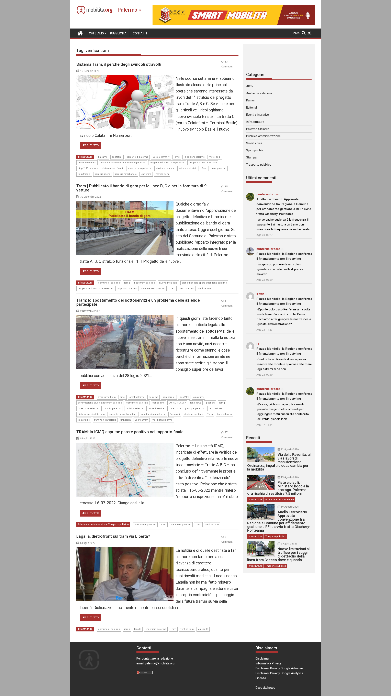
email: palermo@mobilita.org (155, 663)
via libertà (203, 629)
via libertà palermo (162, 420)
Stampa (251, 157)
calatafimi (117, 157)
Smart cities (254, 143)
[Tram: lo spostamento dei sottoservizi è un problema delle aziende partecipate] (125, 318)
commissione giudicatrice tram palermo (100, 402)
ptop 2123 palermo (88, 168)
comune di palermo (137, 157)
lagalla (137, 629)
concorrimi (158, 402)
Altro (249, 86)
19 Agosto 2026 (290, 477)
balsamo (103, 157)
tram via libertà (102, 174)
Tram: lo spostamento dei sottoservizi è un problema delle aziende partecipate (138, 302)
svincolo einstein (188, 168)
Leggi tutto (90, 145)
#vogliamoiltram (107, 397)
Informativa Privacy (268, 663)
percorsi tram (216, 408)
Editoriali (251, 107)
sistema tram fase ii (112, 168)
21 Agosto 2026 (290, 449)
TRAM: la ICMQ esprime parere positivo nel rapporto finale (129, 431)
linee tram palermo (194, 157)
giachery (210, 402)
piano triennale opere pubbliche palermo (122, 162)
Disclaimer (262, 658)
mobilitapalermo (135, 408)
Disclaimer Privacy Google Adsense (279, 668)
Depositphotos (265, 687)
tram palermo (219, 168)
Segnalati (175, 414)
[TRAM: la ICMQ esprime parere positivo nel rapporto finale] (125, 445)
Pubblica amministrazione (92, 524)
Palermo (127, 10)
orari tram (175, 408)
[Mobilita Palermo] (80, 32)
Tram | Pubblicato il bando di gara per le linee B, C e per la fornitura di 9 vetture (141, 188)
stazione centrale (165, 168)
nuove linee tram (87, 162)
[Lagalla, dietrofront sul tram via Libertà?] (125, 550)
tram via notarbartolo (126, 174)
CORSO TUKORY (161, 157)
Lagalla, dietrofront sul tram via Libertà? (113, 536)
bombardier (169, 397)
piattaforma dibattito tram (91, 414)
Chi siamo (96, 33)
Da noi (250, 100)
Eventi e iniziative (257, 115)
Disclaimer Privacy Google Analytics (279, 673)
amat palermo (137, 397)
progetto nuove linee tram (203, 162)
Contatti (140, 33)
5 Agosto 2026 (289, 543)
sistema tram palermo (140, 168)
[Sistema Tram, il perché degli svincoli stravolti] (125, 78)
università (146, 174)
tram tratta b (84, 174)
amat (122, 397)
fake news (195, 402)
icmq (177, 157)
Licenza (261, 678)
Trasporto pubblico (118, 524)
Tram (204, 168)
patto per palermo (194, 408)
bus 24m (184, 397)
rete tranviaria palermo (153, 414)
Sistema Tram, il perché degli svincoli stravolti (118, 64)
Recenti (253, 437)
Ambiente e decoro (259, 93)
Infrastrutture (85, 156)
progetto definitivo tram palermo (167, 162)
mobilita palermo (112, 408)
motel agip (215, 157)
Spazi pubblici (255, 150)
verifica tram (162, 174)
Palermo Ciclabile (257, 129)
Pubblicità (118, 33)
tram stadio (84, 420)
